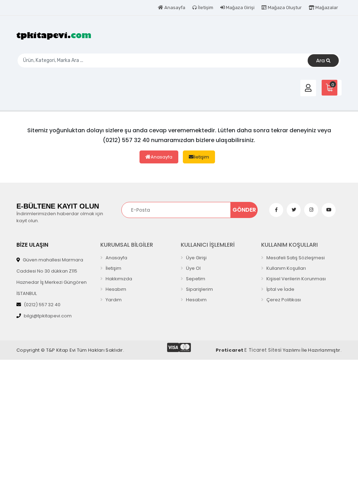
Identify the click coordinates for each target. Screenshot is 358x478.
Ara (321, 60)
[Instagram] (311, 210)
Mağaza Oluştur (284, 7)
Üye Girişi (196, 257)
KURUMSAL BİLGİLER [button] (126, 245)
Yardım (113, 299)
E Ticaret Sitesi (262, 349)
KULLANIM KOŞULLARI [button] (289, 245)
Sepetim (195, 278)
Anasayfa (174, 7)
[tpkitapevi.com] (53, 35)
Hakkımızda (118, 278)
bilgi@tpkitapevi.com (48, 315)
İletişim (205, 7)
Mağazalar (326, 7)
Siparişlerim (199, 289)
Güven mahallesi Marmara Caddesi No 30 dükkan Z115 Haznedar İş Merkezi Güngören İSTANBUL (51, 276)
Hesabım (115, 289)
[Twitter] (294, 210)
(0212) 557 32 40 (42, 304)
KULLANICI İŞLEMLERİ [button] (208, 245)
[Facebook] (276, 210)
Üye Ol (193, 268)
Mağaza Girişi (240, 7)
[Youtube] (329, 210)
